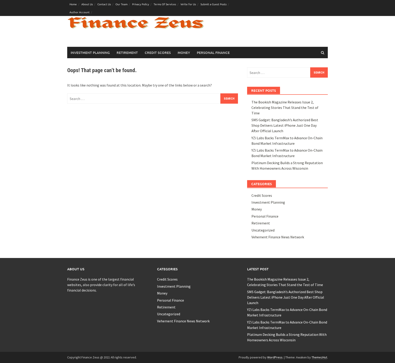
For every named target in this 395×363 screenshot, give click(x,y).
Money (184, 52)
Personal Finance (213, 52)
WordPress (275, 357)
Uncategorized (263, 230)
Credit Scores (158, 52)
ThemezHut (319, 357)
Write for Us (188, 4)
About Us (87, 4)
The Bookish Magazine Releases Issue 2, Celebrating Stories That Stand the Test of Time (284, 107)
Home (73, 4)
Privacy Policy (140, 4)
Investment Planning (90, 52)
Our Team (121, 4)
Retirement (127, 52)
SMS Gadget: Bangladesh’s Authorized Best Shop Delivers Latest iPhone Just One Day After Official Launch (284, 125)
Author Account (79, 12)
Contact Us (104, 4)
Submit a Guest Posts (213, 4)
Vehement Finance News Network (277, 237)
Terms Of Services (165, 4)
